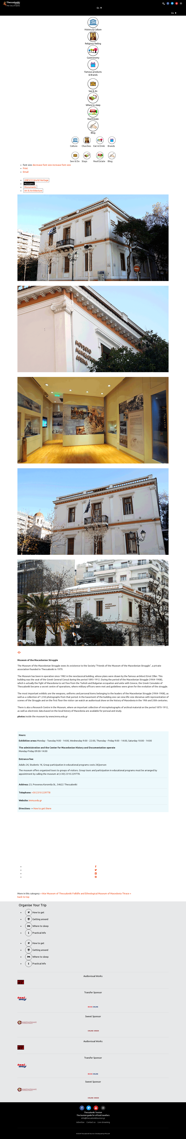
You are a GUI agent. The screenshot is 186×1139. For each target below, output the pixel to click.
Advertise (80, 1122)
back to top (23, 897)
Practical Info (39, 932)
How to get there (42, 808)
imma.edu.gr (35, 800)
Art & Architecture (33, 190)
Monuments (30, 187)
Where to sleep (40, 926)
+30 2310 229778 (41, 792)
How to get (38, 912)
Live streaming (104, 1122)
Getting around (40, 919)
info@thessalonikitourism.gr (93, 1118)
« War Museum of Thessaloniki (56, 893)
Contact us (91, 1122)
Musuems (29, 183)
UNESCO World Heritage (36, 180)
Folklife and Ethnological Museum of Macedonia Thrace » (101, 893)
